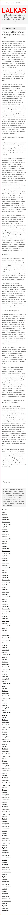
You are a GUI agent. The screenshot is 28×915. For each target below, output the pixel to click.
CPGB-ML (19, 3)
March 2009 (5, 763)
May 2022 (4, 572)
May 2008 (4, 775)
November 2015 (6, 667)
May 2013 (4, 703)
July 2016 (4, 657)
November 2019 (6, 609)
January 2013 (5, 708)
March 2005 (5, 821)
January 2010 (5, 751)
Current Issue (10, 3)
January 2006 (5, 809)
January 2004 (5, 838)
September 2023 (6, 553)
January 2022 (5, 577)
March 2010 (5, 749)
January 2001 (5, 881)
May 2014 (4, 688)
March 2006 (5, 807)
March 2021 (5, 589)
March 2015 (5, 676)
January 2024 (5, 548)
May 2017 (4, 645)
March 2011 (5, 734)
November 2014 (6, 681)
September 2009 (6, 756)
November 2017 (6, 638)
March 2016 (5, 662)
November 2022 (6, 565)
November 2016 (6, 652)
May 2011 (4, 732)
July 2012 (4, 715)
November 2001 (6, 869)
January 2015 (5, 679)
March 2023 (5, 560)
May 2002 (4, 862)
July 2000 (4, 889)
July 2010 (4, 744)
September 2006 (6, 799)
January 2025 (5, 534)
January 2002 (5, 867)
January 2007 (5, 795)
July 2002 (4, 860)
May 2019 (4, 616)
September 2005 (6, 814)
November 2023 (6, 551)
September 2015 (6, 669)
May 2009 (4, 761)
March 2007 (5, 792)
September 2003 (6, 843)
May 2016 (4, 659)
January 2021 (5, 592)
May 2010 (4, 746)
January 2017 (5, 650)
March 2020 (5, 604)
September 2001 (6, 872)
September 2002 (6, 857)
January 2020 (5, 606)
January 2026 (5, 519)
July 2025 (4, 527)
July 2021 (4, 585)
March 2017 (5, 647)
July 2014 (4, 686)
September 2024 (6, 539)
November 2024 (6, 536)
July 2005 (4, 816)
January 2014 (5, 693)
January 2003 (5, 853)
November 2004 (6, 826)
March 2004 (5, 836)
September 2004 (6, 828)
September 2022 (6, 568)
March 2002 (5, 865)
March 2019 (5, 618)
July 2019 (4, 614)
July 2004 (4, 831)
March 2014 (5, 691)
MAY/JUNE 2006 (10, 28)
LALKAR (14, 10)
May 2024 (4, 544)
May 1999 (4, 906)
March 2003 (5, 850)
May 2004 (4, 833)
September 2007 (6, 785)
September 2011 (6, 727)
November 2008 (6, 768)
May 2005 (4, 819)
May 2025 (4, 529)
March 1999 (5, 908)
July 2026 (4, 512)
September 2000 (6, 886)
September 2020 (6, 597)
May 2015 (4, 674)
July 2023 (4, 556)
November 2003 (6, 840)
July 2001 (4, 874)
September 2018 (6, 626)
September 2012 (6, 713)
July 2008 (4, 773)
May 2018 (4, 630)
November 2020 (6, 594)
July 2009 (4, 758)
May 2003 (4, 848)
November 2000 (6, 884)
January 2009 (5, 766)
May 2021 (4, 587)
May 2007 (4, 790)
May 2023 (4, 558)
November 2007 (6, 783)
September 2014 (6, 684)
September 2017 (6, 640)
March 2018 (5, 633)
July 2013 (4, 700)
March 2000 (5, 894)
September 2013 (6, 698)
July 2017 (4, 642)
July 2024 (4, 541)
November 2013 (6, 696)
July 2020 (4, 599)
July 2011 (4, 729)
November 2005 (6, 811)
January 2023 (5, 563)
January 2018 (5, 635)
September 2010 (6, 741)
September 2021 (6, 582)
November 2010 (6, 739)
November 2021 (6, 580)
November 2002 (6, 855)
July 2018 (4, 628)
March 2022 (5, 575)
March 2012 (5, 720)
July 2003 (4, 845)
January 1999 (5, 910)
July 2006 (4, 802)
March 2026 (5, 517)
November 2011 (6, 725)
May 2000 (4, 891)
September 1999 (6, 901)
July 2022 (4, 570)
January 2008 (5, 780)
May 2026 (4, 515)
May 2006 (4, 804)
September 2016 (6, 655)
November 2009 (6, 754)
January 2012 (5, 722)
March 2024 (5, 546)
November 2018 (6, 623)
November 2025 (6, 522)
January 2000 (5, 896)
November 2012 (6, 710)
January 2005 (5, 824)
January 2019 (5, 621)
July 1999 (4, 903)
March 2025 (5, 531)
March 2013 (5, 705)
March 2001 (5, 879)
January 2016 (5, 664)
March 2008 (5, 778)
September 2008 (6, 770)
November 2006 (6, 797)
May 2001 (4, 877)
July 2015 (4, 671)
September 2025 (6, 524)
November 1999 (6, 898)
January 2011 (5, 737)
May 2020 (4, 601)
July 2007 (4, 787)
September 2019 (6, 611)
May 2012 (4, 717)
